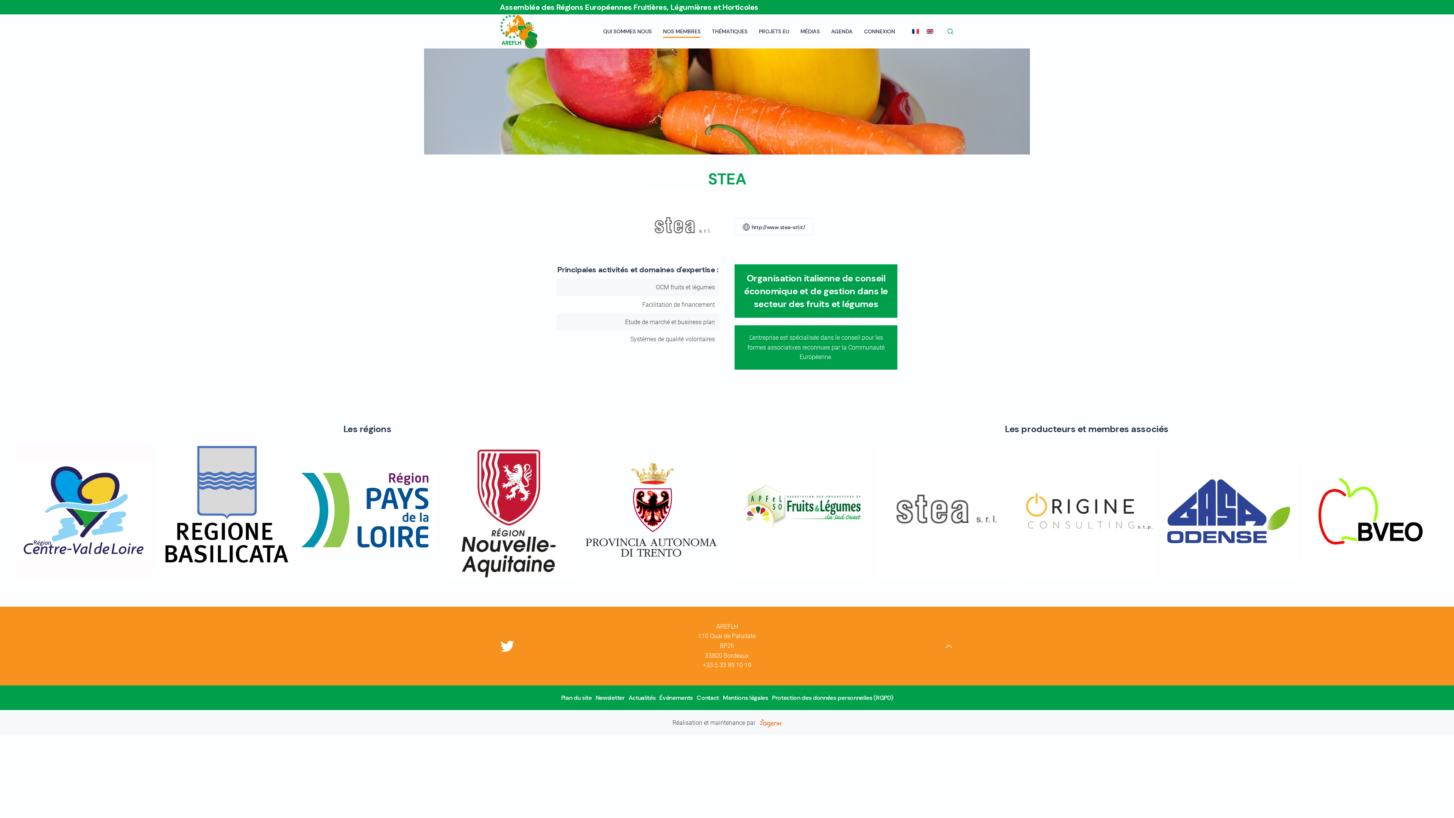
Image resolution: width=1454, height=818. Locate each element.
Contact (708, 698)
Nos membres (681, 31)
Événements (676, 698)
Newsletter (610, 698)
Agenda (842, 31)
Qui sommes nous (627, 31)
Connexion (879, 31)
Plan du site (576, 698)
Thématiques (729, 31)
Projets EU (774, 31)
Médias (810, 31)
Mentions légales (745, 698)
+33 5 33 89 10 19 (727, 665)
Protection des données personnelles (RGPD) (832, 698)
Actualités (642, 698)
